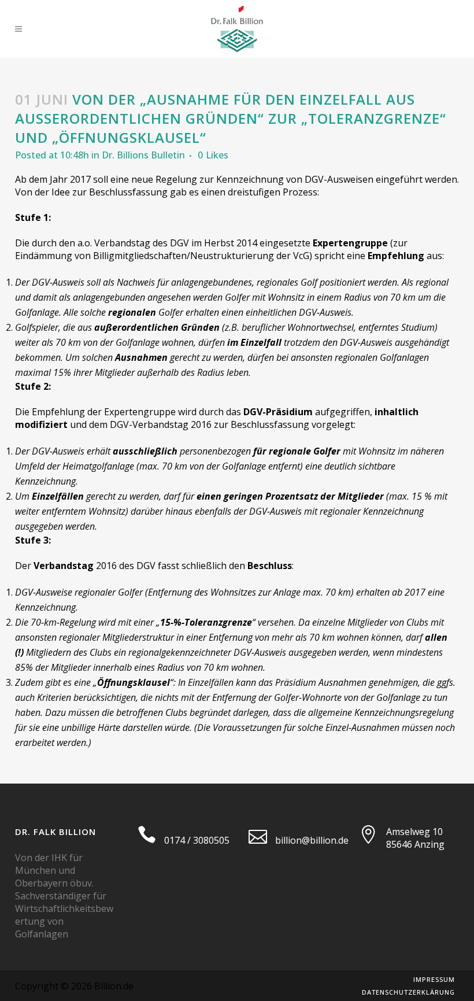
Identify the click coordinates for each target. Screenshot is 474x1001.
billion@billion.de (312, 840)
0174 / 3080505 (196, 840)
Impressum (434, 979)
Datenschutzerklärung (408, 992)
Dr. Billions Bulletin (143, 155)
